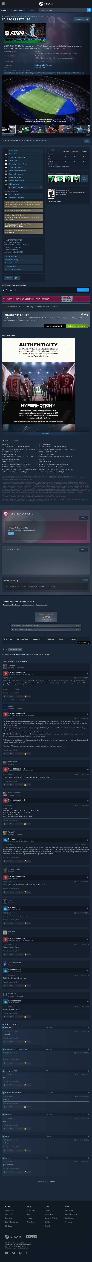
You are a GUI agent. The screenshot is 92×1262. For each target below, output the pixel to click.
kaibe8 (10, 706)
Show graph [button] (83, 643)
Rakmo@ (11, 832)
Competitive (52, 73)
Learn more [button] (83, 290)
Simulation (12, 242)
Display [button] (73, 639)
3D (74, 73)
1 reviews (11, 934)
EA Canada (38, 65)
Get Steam (69, 1210)
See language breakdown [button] (11, 605)
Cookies (47, 1222)
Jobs (28, 1214)
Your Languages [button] (14, 649)
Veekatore (11, 931)
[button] (5, 10)
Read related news (11, 263)
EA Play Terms (9, 232)
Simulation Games (16, 16)
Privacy (47, 1210)
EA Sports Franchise (30, 16)
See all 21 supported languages (58, 167)
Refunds (47, 1226)
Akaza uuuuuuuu (14, 793)
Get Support (69, 1218)
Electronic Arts (39, 67)
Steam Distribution (11, 1222)
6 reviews (11, 764)
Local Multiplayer (66, 73)
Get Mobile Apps (71, 1214)
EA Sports (15, 249)
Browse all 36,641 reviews (46, 1181)
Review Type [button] (7, 639)
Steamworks (9, 1218)
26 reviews (11, 902)
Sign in (4, 140)
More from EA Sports (21, 514)
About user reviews (28, 605)
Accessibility (49, 1214)
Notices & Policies (51, 1218)
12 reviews (11, 871)
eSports (44, 73)
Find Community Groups (13, 269)
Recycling (30, 1222)
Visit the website (10, 256)
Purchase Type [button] (22, 639)
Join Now (7, 318)
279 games (11, 667)
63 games (11, 834)
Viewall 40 (84, 178)
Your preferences (41, 605)
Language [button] (36, 639)
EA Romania (47, 65)
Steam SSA (9, 1214)
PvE (58, 73)
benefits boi (12, 762)
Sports (18, 73)
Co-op (78, 73)
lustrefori (11, 665)
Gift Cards (8, 1226)
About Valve (31, 1210)
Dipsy (10, 900)
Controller (25, 73)
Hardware (30, 1218)
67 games (11, 996)
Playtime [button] (62, 639)
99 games (11, 708)
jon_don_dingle (14, 869)
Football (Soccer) (9, 73)
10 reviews (20, 996)
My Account (69, 1222)
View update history (11, 260)
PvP (39, 73)
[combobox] (63, 10)
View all (85, 580)
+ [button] (82, 73)
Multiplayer (33, 73)
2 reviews (19, 795)
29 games (11, 795)
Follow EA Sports (18, 528)
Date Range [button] (50, 639)
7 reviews (19, 708)
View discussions (10, 266)
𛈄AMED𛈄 (12, 994)
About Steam (9, 1210)
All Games (5, 16)
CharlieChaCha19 (14, 962)
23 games (11, 965)
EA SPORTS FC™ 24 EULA (14, 226)
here (43, 587)
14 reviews (20, 667)
